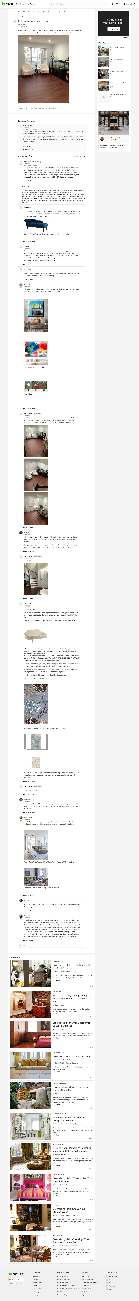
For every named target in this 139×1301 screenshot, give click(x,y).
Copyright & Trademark (40, 1295)
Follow (53, 108)
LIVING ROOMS (58, 1144)
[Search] (51, 4)
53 (93, 1047)
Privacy (35, 1283)
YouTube (112, 1286)
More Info (65, 234)
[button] (53, 139)
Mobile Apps (37, 1292)
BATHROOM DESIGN (59, 1114)
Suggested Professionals (90, 1283)
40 (92, 1230)
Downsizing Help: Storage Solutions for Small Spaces (72, 1058)
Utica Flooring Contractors (45, 196)
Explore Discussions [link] (24, 12)
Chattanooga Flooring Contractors (42, 194)
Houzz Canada (86, 1276)
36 (93, 1017)
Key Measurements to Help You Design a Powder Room (70, 1119)
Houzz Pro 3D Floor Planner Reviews (68, 1289)
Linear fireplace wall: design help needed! (118, 84)
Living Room (22, 16)
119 (92, 1138)
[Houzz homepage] (8, 3)
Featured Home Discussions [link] (42, 12)
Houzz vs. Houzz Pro (63, 1279)
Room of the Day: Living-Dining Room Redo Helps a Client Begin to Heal (72, 998)
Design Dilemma (33, 16)
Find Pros (20, 4)
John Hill (58, 1093)
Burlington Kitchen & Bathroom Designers (48, 200)
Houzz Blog (113, 1276)
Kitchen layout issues (116, 59)
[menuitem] (21, 3)
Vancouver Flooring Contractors (64, 196)
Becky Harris (59, 1005)
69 (93, 1260)
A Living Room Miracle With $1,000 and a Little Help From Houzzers (72, 1149)
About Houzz (37, 1276)
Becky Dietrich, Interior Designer (66, 971)
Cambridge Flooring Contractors (49, 192)
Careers (35, 1279)
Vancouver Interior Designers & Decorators (63, 190)
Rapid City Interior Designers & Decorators (57, 198)
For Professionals (62, 1276)
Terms (35, 1286)
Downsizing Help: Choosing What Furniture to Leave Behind (71, 1241)
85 (93, 1169)
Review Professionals (88, 1279)
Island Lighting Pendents (117, 94)
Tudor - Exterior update (117, 47)
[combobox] (79, 4)
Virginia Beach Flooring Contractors (65, 194)
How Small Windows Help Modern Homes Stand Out (71, 1088)
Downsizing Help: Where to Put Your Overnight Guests (72, 1180)
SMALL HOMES (58, 992)
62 (93, 1199)
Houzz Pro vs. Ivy (62, 1283)
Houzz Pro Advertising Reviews (67, 1286)
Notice (41, 1283)
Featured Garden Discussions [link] (62, 12)
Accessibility (86, 1286)
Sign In (84, 1295)
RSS (110, 1289)
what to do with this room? (118, 71)
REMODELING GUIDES (60, 1083)
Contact (84, 1292)
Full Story (56, 980)
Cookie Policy (37, 1289)
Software (32, 4)
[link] (26, 147)
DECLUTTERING (58, 1235)
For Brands (60, 1292)
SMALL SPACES (58, 961)
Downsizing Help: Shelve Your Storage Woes (69, 1210)
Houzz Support (86, 1289)
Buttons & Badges (63, 1295)
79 (93, 1078)
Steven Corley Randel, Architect (66, 1124)
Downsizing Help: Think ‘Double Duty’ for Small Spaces (73, 967)
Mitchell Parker (60, 1154)
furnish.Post (57, 170)
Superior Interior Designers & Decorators (35, 190)
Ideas (42, 4)
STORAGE (56, 1205)
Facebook (112, 1283)
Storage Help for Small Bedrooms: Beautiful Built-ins (71, 1024)
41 (93, 986)
